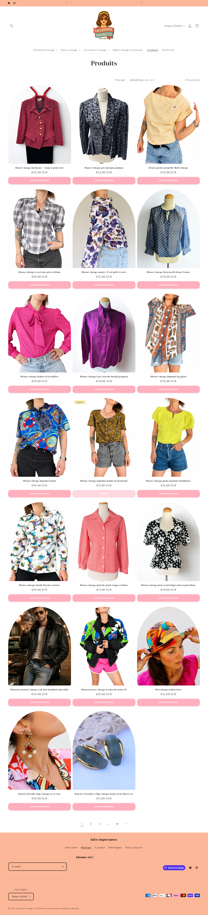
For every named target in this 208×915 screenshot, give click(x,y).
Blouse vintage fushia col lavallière (39, 376)
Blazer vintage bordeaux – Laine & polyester (39, 167)
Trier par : (120, 79)
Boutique (86, 847)
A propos (100, 847)
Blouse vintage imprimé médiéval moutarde (104, 480)
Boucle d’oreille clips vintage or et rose (39, 794)
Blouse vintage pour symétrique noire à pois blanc (168, 585)
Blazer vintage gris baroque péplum (104, 167)
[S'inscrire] (62, 866)
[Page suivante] (126, 823)
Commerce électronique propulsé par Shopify (57, 908)
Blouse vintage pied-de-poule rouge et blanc (104, 585)
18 (117, 823)
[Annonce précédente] (66, 3)
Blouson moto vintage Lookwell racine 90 (103, 689)
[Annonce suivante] (142, 3)
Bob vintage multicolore (168, 689)
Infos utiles (71, 847)
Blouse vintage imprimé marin (39, 480)
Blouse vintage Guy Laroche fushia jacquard (104, 376)
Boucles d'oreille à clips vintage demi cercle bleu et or (104, 794)
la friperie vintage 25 (26, 908)
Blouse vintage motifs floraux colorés (39, 585)
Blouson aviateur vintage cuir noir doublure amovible (39, 689)
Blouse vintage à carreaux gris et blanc (39, 272)
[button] (11, 26)
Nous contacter (134, 847)
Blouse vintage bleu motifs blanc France (168, 272)
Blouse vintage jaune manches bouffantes (168, 480)
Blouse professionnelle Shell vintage (168, 167)
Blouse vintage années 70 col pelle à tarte (104, 272)
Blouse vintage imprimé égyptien (168, 376)
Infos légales (115, 847)
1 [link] (82, 823)
